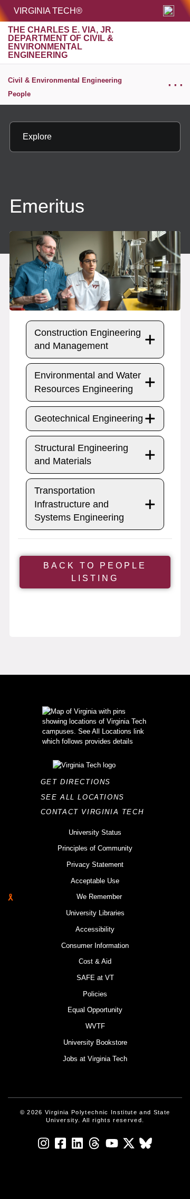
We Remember (99, 897)
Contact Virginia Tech (95, 812)
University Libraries (95, 913)
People (19, 94)
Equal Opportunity (95, 1010)
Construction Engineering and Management (87, 339)
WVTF (95, 1026)
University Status (95, 832)
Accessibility (95, 929)
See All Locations (85, 797)
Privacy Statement (95, 864)
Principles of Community (95, 848)
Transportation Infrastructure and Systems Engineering (79, 503)
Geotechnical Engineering (88, 418)
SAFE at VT (95, 978)
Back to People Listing (95, 572)
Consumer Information (95, 946)
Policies (95, 994)
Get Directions (79, 782)
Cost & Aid (95, 961)
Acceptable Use (95, 881)
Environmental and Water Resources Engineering (87, 382)
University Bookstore (95, 1042)
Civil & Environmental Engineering (65, 80)
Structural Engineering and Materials (81, 454)
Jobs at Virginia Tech (95, 1059)
